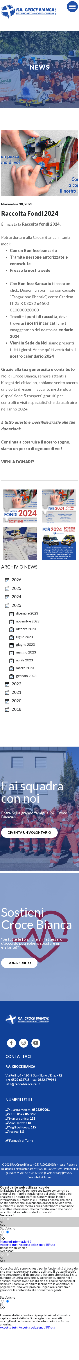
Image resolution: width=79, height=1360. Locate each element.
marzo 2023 (25, 668)
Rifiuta (50, 1244)
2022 (16, 683)
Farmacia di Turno (21, 1140)
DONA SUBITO (19, 963)
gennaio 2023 (26, 676)
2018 (16, 709)
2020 (16, 700)
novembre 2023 (28, 621)
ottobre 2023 (26, 629)
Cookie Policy (53, 1173)
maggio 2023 (26, 652)
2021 (16, 692)
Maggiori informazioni (15, 1241)
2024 (16, 596)
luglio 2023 (24, 637)
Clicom (46, 1177)
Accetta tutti (9, 1244)
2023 (16, 605)
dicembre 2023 (27, 613)
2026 (16, 579)
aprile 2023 (24, 660)
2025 (16, 588)
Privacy (67, 1173)
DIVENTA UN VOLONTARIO (29, 832)
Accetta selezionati (32, 1244)
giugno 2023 (25, 644)
